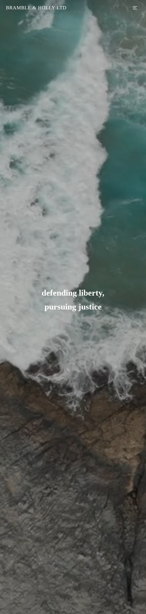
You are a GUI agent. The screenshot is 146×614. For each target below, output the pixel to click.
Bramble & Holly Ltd (36, 7)
